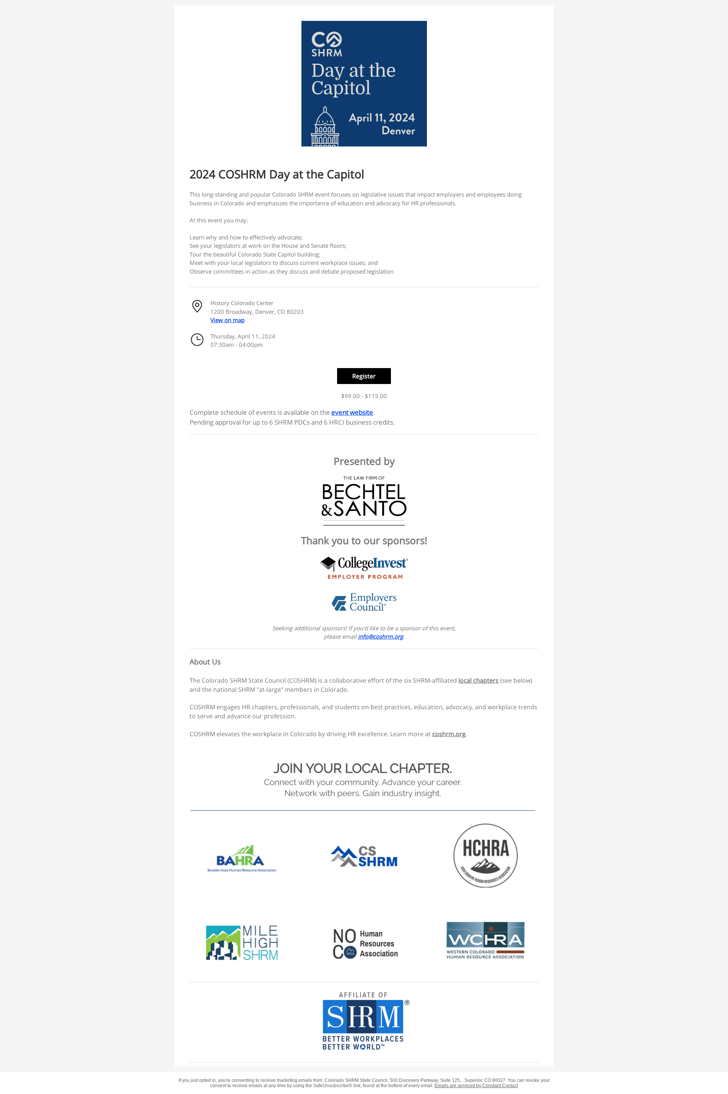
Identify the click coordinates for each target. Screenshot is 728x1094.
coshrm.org (449, 734)
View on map (227, 320)
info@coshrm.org (380, 636)
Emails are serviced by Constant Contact (476, 1085)
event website (352, 412)
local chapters (478, 680)
